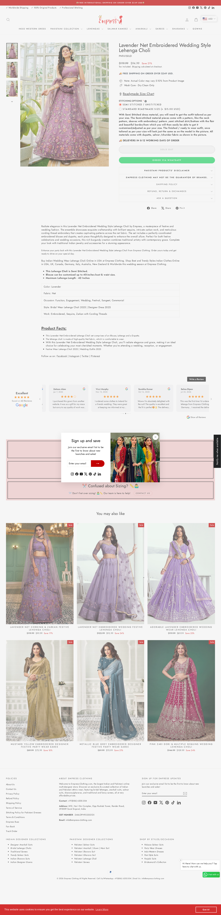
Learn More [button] (102, 909)
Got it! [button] (206, 909)
